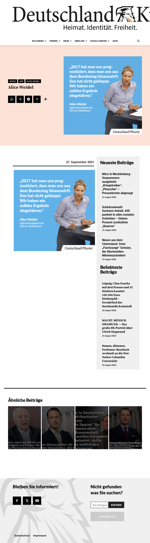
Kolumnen (38, 41)
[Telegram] (28, 99)
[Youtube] (37, 501)
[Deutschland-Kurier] (75, 18)
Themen (53, 41)
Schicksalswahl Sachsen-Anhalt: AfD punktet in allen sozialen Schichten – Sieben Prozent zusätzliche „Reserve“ (118, 216)
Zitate (13, 81)
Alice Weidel (33, 81)
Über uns (80, 41)
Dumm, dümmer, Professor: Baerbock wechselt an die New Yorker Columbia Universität (115, 353)
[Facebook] (37, 99)
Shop (115, 41)
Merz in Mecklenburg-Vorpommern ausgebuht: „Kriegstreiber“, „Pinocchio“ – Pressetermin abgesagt (117, 183)
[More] (45, 99)
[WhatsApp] (11, 99)
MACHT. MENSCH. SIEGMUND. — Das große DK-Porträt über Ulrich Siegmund (117, 326)
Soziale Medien (98, 41)
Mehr (66, 41)
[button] (138, 41)
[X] (20, 99)
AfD (21, 81)
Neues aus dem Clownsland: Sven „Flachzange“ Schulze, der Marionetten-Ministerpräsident (116, 247)
